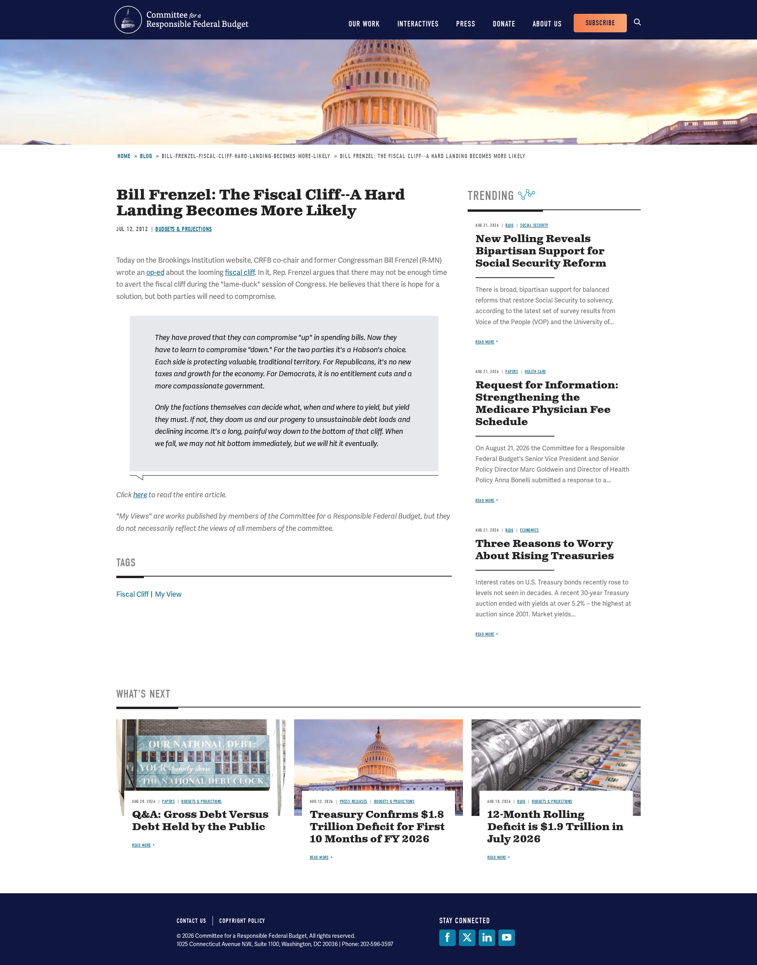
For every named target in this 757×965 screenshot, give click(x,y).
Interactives (418, 23)
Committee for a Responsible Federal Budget (181, 20)
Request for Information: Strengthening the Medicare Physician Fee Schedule (547, 404)
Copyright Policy (242, 920)
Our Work (364, 23)
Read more (484, 342)
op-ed (155, 272)
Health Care (535, 371)
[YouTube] (506, 938)
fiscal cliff (240, 272)
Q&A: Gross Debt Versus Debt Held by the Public (200, 821)
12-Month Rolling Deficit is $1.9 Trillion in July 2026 (555, 827)
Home (124, 156)
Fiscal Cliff (132, 594)
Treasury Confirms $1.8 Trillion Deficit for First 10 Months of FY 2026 (377, 827)
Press (465, 23)
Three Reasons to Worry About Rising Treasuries (544, 550)
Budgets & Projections (183, 229)
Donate (504, 23)
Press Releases (353, 801)
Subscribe (600, 23)
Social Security (534, 225)
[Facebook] (447, 938)
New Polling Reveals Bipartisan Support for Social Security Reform (540, 251)
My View (168, 594)
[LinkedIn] (487, 938)
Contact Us (191, 920)
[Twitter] (467, 938)
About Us (547, 23)
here (140, 495)
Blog (146, 156)
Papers (511, 371)
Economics (529, 530)
